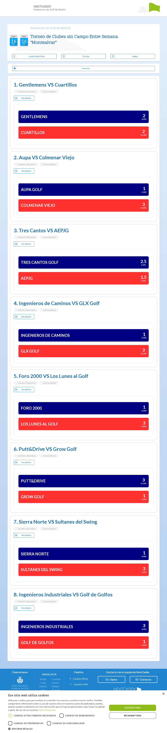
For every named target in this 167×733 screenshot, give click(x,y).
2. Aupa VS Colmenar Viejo (44, 157)
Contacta (145, 679)
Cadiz (43, 682)
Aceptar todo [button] (133, 707)
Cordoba (55, 679)
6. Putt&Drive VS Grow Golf (45, 449)
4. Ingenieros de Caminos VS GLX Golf (57, 303)
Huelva (55, 682)
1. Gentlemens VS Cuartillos (45, 85)
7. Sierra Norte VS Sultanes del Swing (55, 522)
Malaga (55, 686)
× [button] (163, 694)
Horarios (86, 68)
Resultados (26, 98)
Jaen (43, 690)
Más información (47, 710)
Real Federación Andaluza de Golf (20, 687)
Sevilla (43, 679)
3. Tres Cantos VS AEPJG (41, 230)
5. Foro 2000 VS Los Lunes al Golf (51, 376)
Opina (113, 679)
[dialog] (83, 711)
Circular (86, 56)
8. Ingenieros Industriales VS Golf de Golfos (63, 595)
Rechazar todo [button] (132, 715)
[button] (56, 729)
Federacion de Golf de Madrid (50, 28)
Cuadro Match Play (37, 56)
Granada (55, 690)
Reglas (135, 56)
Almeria (43, 686)
